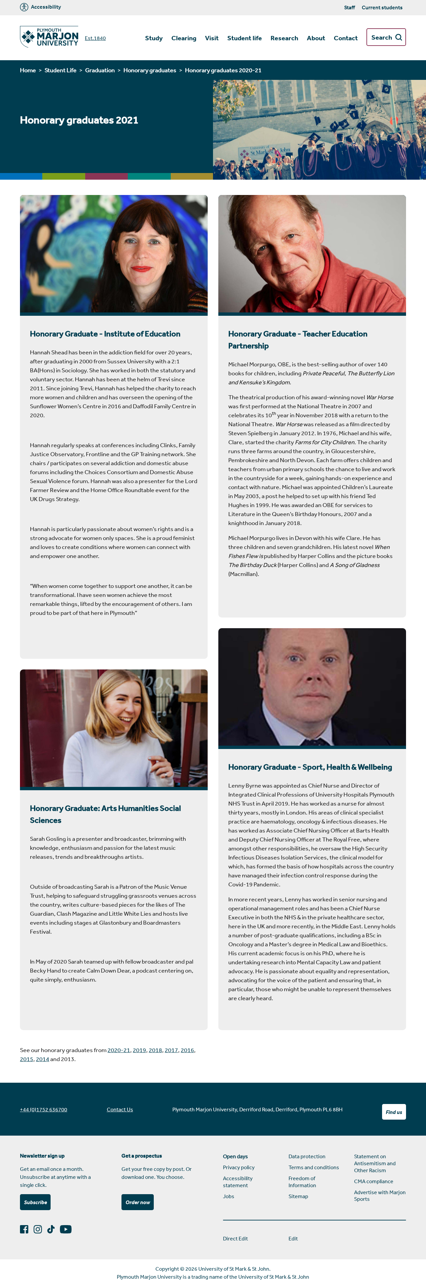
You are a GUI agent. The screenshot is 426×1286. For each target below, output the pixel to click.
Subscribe (35, 1202)
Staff (349, 7)
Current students (382, 7)
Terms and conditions (314, 1167)
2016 (187, 1049)
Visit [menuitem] (212, 38)
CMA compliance (373, 1181)
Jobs (228, 1196)
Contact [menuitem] (346, 38)
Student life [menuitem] (244, 38)
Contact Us (120, 1109)
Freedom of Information (302, 1182)
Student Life (61, 70)
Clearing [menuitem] (183, 38)
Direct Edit (235, 1238)
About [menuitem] (316, 38)
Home (28, 70)
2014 (42, 1058)
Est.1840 (95, 38)
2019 (139, 1049)
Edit (293, 1238)
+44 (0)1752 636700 (43, 1109)
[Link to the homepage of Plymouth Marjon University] (49, 38)
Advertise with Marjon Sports (380, 1195)
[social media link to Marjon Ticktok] (53, 1229)
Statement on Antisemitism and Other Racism (375, 1163)
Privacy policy (239, 1167)
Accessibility (45, 7)
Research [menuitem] (284, 38)
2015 (26, 1058)
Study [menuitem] (154, 38)
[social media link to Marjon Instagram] (40, 1229)
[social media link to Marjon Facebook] (27, 1229)
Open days (235, 1156)
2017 (171, 1049)
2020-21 (118, 1049)
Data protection (307, 1156)
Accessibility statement (238, 1182)
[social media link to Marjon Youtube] (68, 1229)
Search (381, 37)
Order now (137, 1202)
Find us (394, 1112)
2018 (155, 1049)
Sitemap (298, 1196)
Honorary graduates (149, 70)
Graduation (100, 70)
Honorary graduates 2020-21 (223, 70)
